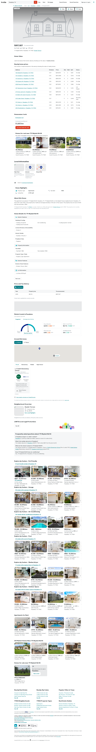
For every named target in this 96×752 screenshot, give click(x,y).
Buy (39, 2)
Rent (44, 2)
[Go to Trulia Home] (4, 2)
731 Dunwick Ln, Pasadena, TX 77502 (24, 78)
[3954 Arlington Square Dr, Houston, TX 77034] (56, 622)
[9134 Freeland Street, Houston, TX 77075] (39, 648)
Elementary (25, 364)
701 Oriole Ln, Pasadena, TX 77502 (24, 102)
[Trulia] (15, 725)
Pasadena (33, 5)
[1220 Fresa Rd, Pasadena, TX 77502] (72, 572)
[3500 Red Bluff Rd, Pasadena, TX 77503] (22, 546)
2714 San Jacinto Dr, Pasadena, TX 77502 (25, 91)
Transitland (32, 711)
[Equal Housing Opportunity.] (30, 740)
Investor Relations (48, 730)
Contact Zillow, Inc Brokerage (20, 722)
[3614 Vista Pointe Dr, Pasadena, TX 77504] (55, 497)
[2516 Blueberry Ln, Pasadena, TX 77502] (73, 648)
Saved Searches (74, 2)
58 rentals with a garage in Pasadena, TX (26, 490)
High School (40, 364)
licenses (51, 715)
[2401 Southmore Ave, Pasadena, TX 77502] (55, 522)
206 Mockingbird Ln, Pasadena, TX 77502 (25, 108)
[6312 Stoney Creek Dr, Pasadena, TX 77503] (72, 497)
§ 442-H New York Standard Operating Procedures (23, 717)
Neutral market (28, 333)
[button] (35, 2)
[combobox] (22, 2)
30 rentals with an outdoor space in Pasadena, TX (28, 589)
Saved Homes (63, 2)
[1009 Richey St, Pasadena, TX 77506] (72, 471)
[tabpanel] (48, 138)
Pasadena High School (37, 449)
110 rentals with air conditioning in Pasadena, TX (28, 514)
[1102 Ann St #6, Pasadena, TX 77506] (72, 522)
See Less (18, 278)
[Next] (79, 146)
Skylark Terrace (37, 50)
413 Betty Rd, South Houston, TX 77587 (25, 94)
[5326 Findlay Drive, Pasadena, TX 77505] (22, 648)
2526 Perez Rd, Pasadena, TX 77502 (24, 84)
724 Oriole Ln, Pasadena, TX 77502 (24, 105)
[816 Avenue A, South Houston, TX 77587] (57, 142)
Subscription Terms (61, 730)
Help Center (42, 740)
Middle (32, 364)
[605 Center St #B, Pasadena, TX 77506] (72, 597)
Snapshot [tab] (18, 319)
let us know (59, 736)
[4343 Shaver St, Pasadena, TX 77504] (55, 546)
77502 (38, 5)
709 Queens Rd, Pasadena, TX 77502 (24, 81)
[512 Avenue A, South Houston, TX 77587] (74, 142)
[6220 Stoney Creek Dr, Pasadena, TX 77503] (55, 597)
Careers (38, 730)
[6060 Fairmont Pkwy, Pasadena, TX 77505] (55, 471)
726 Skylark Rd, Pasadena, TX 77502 (24, 72)
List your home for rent (23, 127)
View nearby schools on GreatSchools (25, 397)
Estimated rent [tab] (19, 117)
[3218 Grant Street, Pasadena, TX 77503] (56, 648)
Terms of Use (54, 730)
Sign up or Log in (85, 2)
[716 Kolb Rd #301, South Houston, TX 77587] (40, 142)
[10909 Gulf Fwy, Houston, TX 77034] (22, 622)
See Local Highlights (30, 413)
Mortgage (50, 2)
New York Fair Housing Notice (19, 718)
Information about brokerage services (23, 720)
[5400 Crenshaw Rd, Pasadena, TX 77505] (39, 497)
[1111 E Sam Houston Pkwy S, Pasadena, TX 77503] (39, 522)
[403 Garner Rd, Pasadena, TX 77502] (39, 471)
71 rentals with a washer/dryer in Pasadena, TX (27, 565)
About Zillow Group (24, 730)
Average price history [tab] (28, 319)
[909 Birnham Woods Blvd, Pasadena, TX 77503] (22, 597)
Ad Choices (76, 730)
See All (17, 426)
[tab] (18, 287)
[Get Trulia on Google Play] (32, 725)
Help (66, 730)
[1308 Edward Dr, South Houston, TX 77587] (23, 142)
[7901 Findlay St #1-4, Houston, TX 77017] (22, 670)
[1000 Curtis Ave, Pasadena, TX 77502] (72, 546)
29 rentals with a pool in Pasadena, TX (25, 539)
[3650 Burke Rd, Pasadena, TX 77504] (22, 471)
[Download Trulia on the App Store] (22, 725)
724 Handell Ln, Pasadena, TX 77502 (24, 75)
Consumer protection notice (36, 720)
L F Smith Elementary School (53, 447)
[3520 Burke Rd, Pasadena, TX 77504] (55, 572)
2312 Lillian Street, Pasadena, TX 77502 (25, 98)
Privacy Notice (70, 730)
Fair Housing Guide (32, 730)
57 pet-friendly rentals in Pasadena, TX (25, 464)
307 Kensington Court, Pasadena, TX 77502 (26, 88)
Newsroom (42, 730)
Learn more (67, 400)
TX (28, 5)
